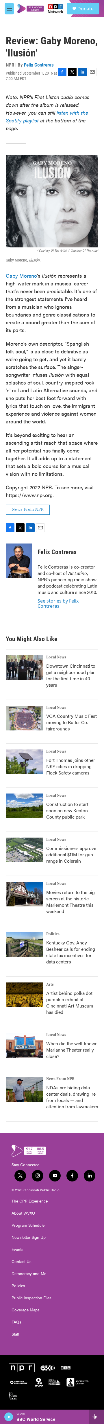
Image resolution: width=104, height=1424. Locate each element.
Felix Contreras (39, 65)
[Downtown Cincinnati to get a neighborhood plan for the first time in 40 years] (24, 667)
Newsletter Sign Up (29, 1237)
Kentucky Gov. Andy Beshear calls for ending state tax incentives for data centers (70, 952)
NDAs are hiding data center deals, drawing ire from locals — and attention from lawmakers (72, 1097)
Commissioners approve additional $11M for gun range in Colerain (71, 854)
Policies (18, 1285)
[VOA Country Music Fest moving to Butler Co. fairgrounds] (24, 718)
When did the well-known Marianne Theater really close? (72, 1049)
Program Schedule (28, 1225)
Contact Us (21, 1261)
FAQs (16, 1322)
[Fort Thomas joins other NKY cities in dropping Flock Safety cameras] (24, 761)
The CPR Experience (30, 1201)
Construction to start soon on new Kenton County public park (67, 810)
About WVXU (23, 1213)
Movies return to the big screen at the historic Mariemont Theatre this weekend (70, 901)
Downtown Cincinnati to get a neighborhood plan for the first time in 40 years (71, 675)
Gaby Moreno (21, 275)
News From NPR (28, 509)
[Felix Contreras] (19, 561)
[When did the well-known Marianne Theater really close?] (24, 1045)
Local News (56, 657)
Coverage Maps (26, 1310)
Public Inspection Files (31, 1298)
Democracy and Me (29, 1273)
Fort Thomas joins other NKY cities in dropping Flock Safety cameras (70, 766)
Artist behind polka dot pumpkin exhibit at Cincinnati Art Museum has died (69, 1002)
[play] (8, 1417)
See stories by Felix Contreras (58, 603)
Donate (85, 8)
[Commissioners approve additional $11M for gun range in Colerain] (24, 850)
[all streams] (96, 1417)
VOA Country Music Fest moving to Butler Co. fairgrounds (71, 722)
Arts (50, 984)
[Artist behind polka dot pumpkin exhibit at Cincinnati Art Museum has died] (24, 994)
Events (17, 1249)
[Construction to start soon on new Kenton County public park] (24, 806)
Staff (15, 1334)
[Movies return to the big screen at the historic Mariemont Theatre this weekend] (24, 894)
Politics (53, 934)
